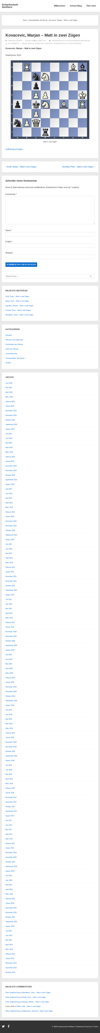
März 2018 (9, 783)
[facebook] (9, 1027)
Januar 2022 (9, 572)
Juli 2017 (8, 820)
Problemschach (60, 43)
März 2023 (9, 507)
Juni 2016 (8, 880)
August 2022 (9, 539)
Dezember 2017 (11, 797)
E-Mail (8, 242)
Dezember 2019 (11, 687)
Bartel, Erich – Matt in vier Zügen (17, 301)
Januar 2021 (9, 627)
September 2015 (11, 922)
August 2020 (9, 650)
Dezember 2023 (11, 466)
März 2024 (9, 452)
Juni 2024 (8, 438)
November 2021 (11, 581)
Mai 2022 (8, 553)
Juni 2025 (8, 383)
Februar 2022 (10, 567)
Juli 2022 (8, 544)
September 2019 (11, 701)
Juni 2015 (8, 935)
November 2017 (11, 802)
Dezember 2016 (11, 852)
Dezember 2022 (11, 521)
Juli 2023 (8, 489)
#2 (33, 43)
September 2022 (11, 535)
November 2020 (11, 636)
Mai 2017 (8, 829)
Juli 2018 (8, 765)
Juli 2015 (8, 931)
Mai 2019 (8, 719)
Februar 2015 (10, 954)
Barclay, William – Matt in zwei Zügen (35, 1002)
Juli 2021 (8, 599)
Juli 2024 (8, 434)
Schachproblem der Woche (78, 41)
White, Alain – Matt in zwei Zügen (29, 1006)
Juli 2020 (8, 655)
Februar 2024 (10, 457)
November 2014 (11, 968)
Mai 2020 (8, 664)
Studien (8, 363)
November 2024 (11, 415)
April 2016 (9, 889)
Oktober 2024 (10, 420)
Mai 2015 (8, 940)
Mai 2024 (8, 443)
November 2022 (11, 526)
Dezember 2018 (11, 742)
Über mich (91, 6)
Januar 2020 (9, 682)
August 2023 (9, 484)
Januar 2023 (9, 516)
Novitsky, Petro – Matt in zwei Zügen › (78, 167)
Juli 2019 (8, 710)
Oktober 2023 (10, 475)
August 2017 (9, 816)
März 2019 (9, 728)
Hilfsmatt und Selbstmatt (14, 340)
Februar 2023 (10, 512)
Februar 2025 (10, 401)
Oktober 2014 (10, 972)
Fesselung (39, 43)
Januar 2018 (9, 793)
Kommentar (11, 194)
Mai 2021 (8, 608)
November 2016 (11, 857)
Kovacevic (48, 43)
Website (9, 253)
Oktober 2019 (10, 696)
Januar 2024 (9, 461)
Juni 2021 (8, 604)
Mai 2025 (8, 388)
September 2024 (11, 424)
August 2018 (9, 760)
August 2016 (9, 871)
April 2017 (9, 834)
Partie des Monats (11, 349)
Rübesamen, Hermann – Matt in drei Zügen (37, 1011)
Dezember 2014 (11, 963)
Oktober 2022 (10, 530)
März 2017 (9, 839)
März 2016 (9, 894)
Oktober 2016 (10, 862)
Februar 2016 (10, 899)
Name (8, 230)
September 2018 (11, 756)
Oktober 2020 (10, 641)
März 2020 (9, 673)
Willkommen (59, 6)
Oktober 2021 (10, 586)
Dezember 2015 (11, 908)
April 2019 (9, 724)
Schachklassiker (11, 353)
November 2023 (11, 470)
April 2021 (9, 613)
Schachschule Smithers (10, 5)
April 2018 (9, 779)
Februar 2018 (10, 788)
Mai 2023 (8, 498)
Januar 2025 (9, 406)
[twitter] (4, 1027)
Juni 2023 (8, 493)
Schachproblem (74, 43)
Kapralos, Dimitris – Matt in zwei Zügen (19, 306)
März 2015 (9, 949)
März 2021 (9, 618)
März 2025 (9, 397)
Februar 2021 (10, 622)
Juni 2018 (8, 770)
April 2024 (9, 447)
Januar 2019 (9, 737)
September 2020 (11, 645)
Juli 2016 (8, 876)
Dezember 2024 (11, 411)
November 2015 (11, 912)
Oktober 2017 (10, 807)
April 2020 (9, 668)
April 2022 (9, 558)
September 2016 (11, 866)
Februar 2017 (10, 843)
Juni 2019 (8, 714)
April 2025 (9, 392)
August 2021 (9, 595)
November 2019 (11, 691)
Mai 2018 (8, 774)
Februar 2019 (10, 733)
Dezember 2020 (11, 632)
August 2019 (9, 705)
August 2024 (9, 429)
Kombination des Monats (14, 344)
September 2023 (11, 480)
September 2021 (11, 590)
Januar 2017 (9, 848)
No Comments (13, 43)
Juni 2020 (8, 659)
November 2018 (11, 747)
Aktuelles (8, 335)
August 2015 (9, 926)
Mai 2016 (8, 885)
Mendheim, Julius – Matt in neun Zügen (19, 315)
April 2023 (9, 503)
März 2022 (9, 563)
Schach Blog (76, 6)
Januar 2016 (9, 903)
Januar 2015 (9, 958)
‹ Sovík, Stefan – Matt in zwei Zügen (20, 167)
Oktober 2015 (10, 917)
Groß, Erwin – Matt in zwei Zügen (17, 296)
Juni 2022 (8, 549)
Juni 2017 (8, 825)
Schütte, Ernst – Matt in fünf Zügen (17, 310)
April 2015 (9, 945)
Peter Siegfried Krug (12, 992)
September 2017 (11, 811)
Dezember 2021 (11, 576)
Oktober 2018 (10, 751)
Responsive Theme (91, 1027)
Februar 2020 (10, 678)
